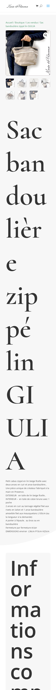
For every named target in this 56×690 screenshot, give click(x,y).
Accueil (9, 22)
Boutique (19, 22)
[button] (45, 35)
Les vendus (32, 22)
